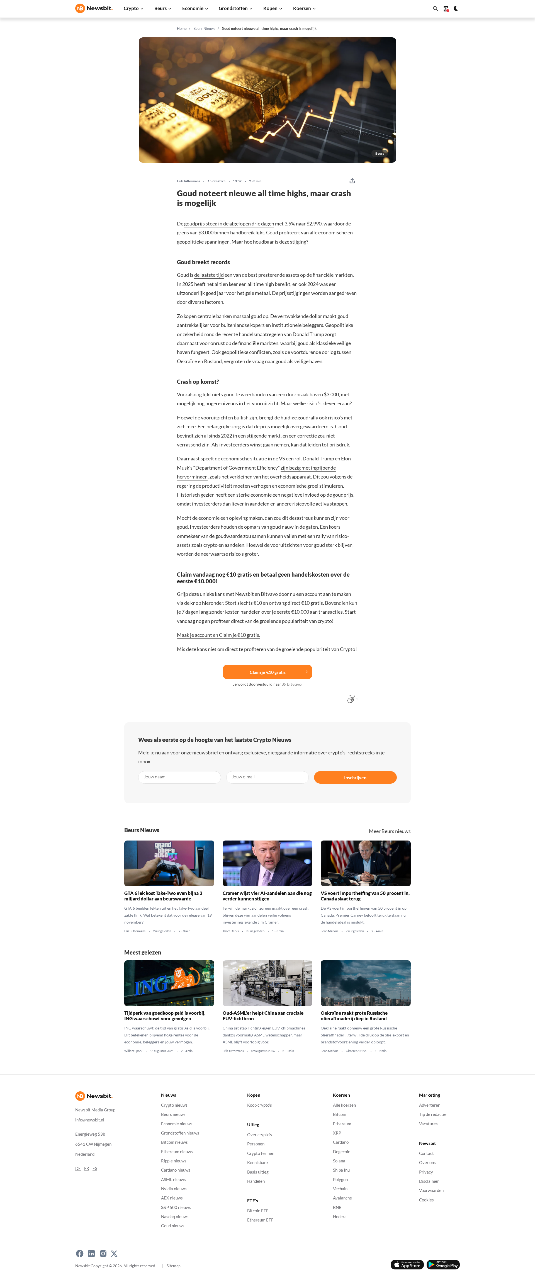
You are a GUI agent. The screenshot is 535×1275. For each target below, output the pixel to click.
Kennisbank (258, 1162)
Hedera (340, 1216)
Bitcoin (339, 1114)
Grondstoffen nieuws (180, 1133)
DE (78, 1168)
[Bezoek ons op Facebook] (79, 1253)
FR (86, 1168)
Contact (426, 1153)
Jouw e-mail (243, 776)
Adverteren (429, 1105)
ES (95, 1168)
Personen (255, 1144)
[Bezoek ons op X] (114, 1253)
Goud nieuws (172, 1225)
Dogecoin (341, 1151)
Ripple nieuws (173, 1161)
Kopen (270, 8)
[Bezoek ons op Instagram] (103, 1253)
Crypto (131, 8)
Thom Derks (231, 931)
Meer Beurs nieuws (390, 831)
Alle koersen (344, 1105)
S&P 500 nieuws (176, 1207)
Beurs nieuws (173, 1114)
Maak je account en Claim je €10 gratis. (218, 635)
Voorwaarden (431, 1190)
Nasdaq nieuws (175, 1216)
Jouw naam (155, 776)
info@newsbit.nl (89, 1120)
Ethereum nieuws (177, 1151)
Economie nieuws (177, 1123)
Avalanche (342, 1198)
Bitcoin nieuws (174, 1142)
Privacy (426, 1172)
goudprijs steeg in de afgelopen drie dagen (229, 223)
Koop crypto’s (259, 1105)
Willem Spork (133, 1051)
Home (182, 28)
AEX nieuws (172, 1198)
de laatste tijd (209, 275)
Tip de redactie (432, 1114)
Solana (339, 1161)
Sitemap (174, 1265)
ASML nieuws (173, 1179)
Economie (192, 8)
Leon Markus (329, 931)
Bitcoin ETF (257, 1210)
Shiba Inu (341, 1170)
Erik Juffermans (188, 181)
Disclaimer (429, 1181)
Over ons (427, 1162)
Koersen (302, 8)
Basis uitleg (258, 1172)
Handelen (256, 1181)
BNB (337, 1207)
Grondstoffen (233, 8)
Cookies (426, 1200)
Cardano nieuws (175, 1170)
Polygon (340, 1179)
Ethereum (342, 1123)
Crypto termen (260, 1153)
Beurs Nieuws (204, 28)
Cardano (341, 1142)
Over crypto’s (259, 1134)
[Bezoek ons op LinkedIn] (91, 1253)
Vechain (340, 1188)
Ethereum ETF (260, 1220)
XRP (337, 1133)
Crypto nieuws (174, 1105)
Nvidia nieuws (174, 1188)
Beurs (160, 8)
